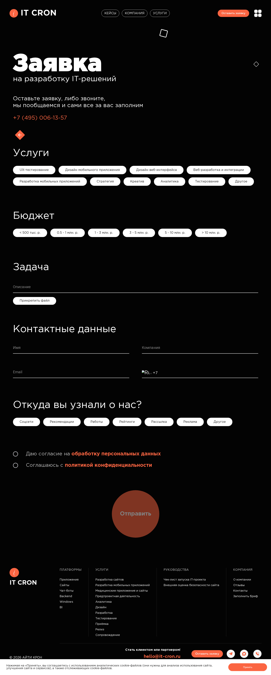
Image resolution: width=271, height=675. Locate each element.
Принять (247, 667)
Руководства (176, 569)
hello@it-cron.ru (162, 656)
